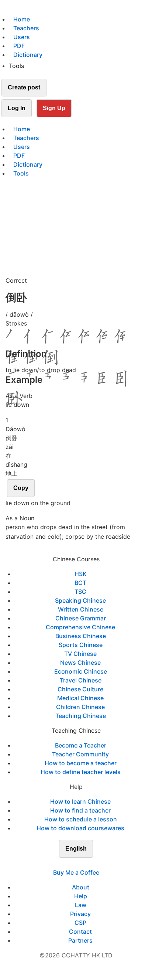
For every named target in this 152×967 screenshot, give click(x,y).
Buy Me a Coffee (76, 872)
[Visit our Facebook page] (63, 863)
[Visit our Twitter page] (72, 863)
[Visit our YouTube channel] (89, 863)
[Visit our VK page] (80, 863)
